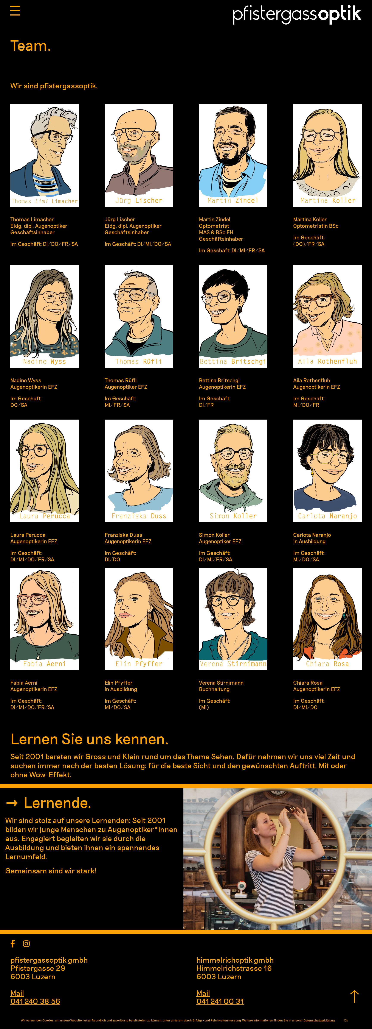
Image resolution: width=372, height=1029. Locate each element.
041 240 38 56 (35, 1001)
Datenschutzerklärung (319, 1020)
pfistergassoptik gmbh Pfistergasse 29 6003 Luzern (49, 968)
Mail (17, 992)
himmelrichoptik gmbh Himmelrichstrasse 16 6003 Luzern (235, 968)
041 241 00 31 (220, 1001)
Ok (346, 1020)
